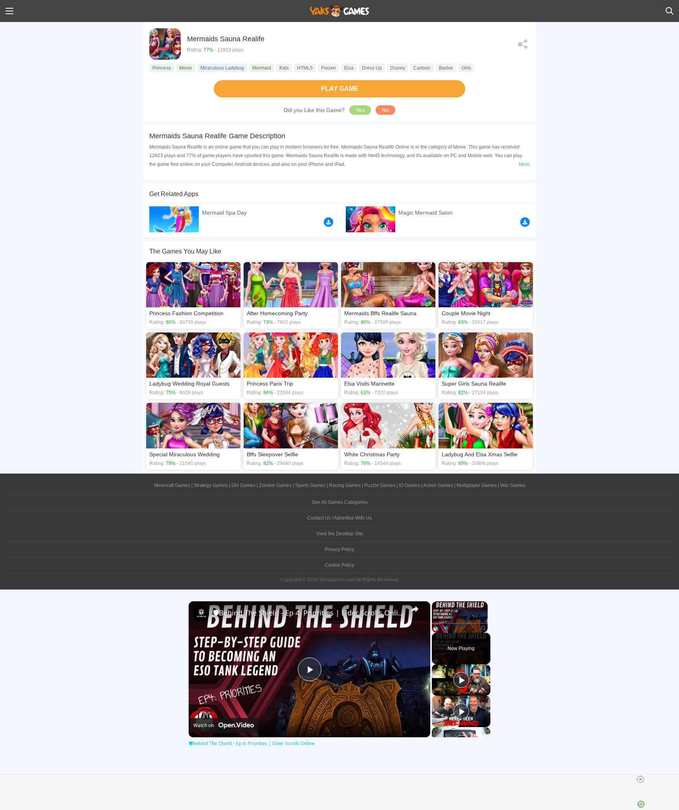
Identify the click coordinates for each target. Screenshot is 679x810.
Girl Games (243, 485)
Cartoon (422, 68)
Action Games (438, 485)
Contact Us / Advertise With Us (339, 518)
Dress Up (372, 68)
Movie (185, 68)
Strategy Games (211, 485)
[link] (201, 614)
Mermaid (261, 68)
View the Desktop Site (339, 533)
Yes (360, 110)
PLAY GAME (339, 88)
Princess (161, 68)
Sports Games (310, 485)
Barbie (446, 68)
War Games (512, 485)
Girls (466, 68)
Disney (397, 68)
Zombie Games (275, 485)
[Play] (436, 628)
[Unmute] (446, 628)
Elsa (349, 68)
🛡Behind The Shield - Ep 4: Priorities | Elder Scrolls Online (308, 612)
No (385, 110)
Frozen (328, 68)
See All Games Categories (340, 502)
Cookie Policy (339, 565)
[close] (640, 779)
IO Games (409, 485)
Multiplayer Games (477, 485)
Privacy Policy (339, 549)
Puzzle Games (379, 485)
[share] (414, 609)
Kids (284, 68)
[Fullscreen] (483, 628)
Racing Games (345, 485)
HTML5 (305, 68)
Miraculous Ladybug (222, 68)
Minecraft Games (172, 485)
